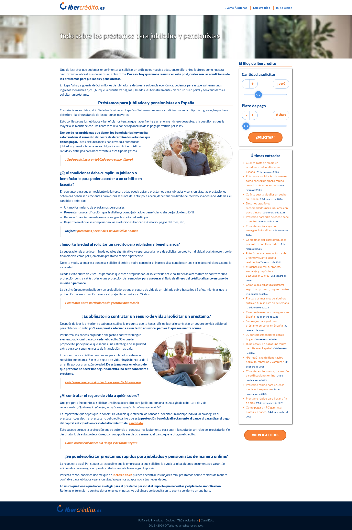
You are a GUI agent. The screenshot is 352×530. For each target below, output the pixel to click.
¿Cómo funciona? (236, 8)
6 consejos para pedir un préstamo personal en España (266, 325)
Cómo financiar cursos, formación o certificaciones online (267, 375)
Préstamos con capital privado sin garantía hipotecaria (103, 382)
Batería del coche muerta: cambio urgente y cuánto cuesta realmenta (267, 258)
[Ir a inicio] (77, 5)
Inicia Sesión (284, 8)
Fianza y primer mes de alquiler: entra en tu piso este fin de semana (267, 303)
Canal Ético (207, 520)
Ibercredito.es (122, 475)
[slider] (258, 94)
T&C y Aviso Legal (187, 520)
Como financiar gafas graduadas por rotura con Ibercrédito (266, 244)
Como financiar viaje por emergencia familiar (267, 230)
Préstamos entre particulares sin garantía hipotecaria (102, 303)
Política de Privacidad (150, 520)
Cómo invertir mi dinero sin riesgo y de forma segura (101, 443)
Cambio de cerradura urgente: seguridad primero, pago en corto (267, 289)
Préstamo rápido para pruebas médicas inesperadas (265, 389)
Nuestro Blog (261, 8)
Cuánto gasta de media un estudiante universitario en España (263, 167)
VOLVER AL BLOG (265, 435)
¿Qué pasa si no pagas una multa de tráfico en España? (266, 348)
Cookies (170, 520)
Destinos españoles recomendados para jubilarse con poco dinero (267, 208)
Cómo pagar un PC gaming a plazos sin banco (267, 412)
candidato (136, 423)
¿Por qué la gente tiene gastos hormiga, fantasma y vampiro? (267, 362)
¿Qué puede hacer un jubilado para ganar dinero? (99, 159)
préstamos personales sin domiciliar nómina (107, 231)
